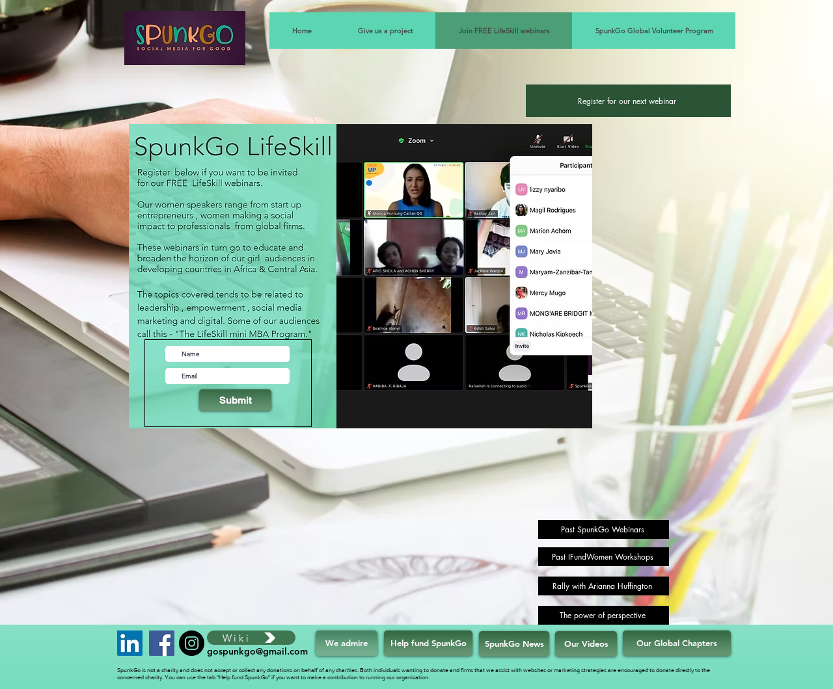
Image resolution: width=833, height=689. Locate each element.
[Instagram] (191, 643)
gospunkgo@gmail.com (257, 651)
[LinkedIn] (130, 643)
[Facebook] (161, 643)
